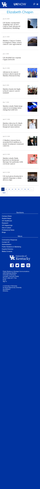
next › (4, 193)
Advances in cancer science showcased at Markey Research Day (11, 74)
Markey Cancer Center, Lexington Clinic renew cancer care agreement (12, 42)
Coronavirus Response (9, 240)
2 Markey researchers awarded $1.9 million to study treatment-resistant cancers (13, 143)
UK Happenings (7, 225)
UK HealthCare (7, 221)
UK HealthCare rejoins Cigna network (12, 59)
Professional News (8, 230)
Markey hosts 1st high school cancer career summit (11, 91)
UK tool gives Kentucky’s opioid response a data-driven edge (13, 178)
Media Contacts (7, 251)
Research (5, 223)
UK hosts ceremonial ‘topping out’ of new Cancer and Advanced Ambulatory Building (11, 25)
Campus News (7, 216)
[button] (37, 4)
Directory (5, 291)
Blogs (4, 232)
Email (4, 280)
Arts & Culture (6, 228)
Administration (6, 244)
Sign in (5, 281)
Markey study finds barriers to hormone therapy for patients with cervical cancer (13, 161)
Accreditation (6, 289)
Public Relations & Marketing (11, 247)
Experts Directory (7, 249)
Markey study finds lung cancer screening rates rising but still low (12, 108)
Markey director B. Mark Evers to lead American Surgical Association (12, 125)
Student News (6, 218)
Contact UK (5, 242)
